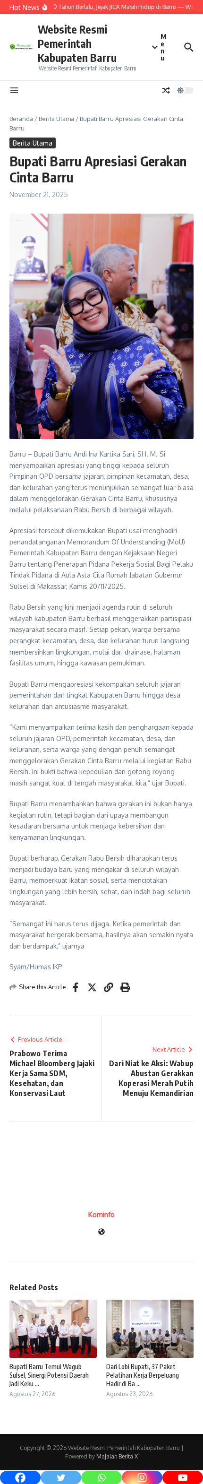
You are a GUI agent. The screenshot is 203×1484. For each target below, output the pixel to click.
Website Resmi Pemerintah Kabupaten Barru (77, 43)
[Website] (101, 1232)
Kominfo (101, 1214)
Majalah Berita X (117, 1456)
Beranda (21, 118)
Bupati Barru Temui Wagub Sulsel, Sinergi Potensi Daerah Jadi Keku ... (49, 1375)
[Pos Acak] (166, 90)
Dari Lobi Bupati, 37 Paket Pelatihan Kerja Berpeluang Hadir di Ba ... (142, 1375)
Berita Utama (56, 118)
